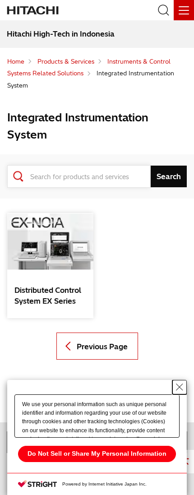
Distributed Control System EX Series (47, 295)
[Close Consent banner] (179, 387)
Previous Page (102, 346)
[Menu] (184, 10)
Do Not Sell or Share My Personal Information (97, 453)
